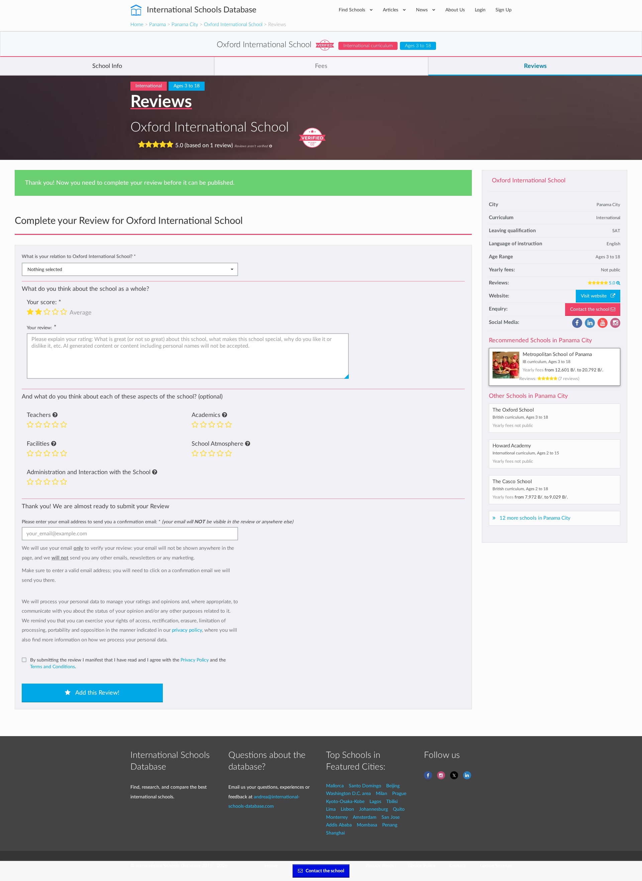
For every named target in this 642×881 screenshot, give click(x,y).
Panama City (185, 24)
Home (136, 24)
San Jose (391, 817)
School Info (107, 66)
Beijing (393, 785)
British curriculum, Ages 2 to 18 (520, 489)
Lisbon (347, 809)
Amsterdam (365, 817)
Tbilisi (392, 801)
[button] (55, 415)
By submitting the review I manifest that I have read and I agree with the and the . (128, 663)
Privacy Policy (195, 660)
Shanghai (335, 832)
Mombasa (367, 824)
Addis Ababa (339, 824)
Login (480, 9)
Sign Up (504, 9)
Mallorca (335, 785)
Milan (381, 793)
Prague (399, 793)
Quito (399, 809)
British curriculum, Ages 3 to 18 (520, 417)
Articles (391, 9)
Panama (157, 24)
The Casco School (512, 481)
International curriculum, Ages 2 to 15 (526, 453)
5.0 (612, 283)
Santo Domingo (365, 785)
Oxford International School (233, 24)
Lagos (375, 801)
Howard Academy (512, 445)
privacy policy (187, 630)
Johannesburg (373, 809)
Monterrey (337, 817)
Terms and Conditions (52, 666)
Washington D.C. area (348, 793)
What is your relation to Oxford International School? (79, 256)
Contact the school (590, 309)
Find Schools (352, 9)
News (422, 9)
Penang (389, 824)
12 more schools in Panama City (535, 518)
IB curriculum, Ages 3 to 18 (546, 362)
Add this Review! (96, 693)
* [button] (135, 256)
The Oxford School (513, 410)
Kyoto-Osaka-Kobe (345, 801)
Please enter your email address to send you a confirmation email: (157, 521)
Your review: (39, 327)
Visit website (596, 296)
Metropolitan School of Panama (557, 354)
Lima (331, 809)
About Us (455, 9)
